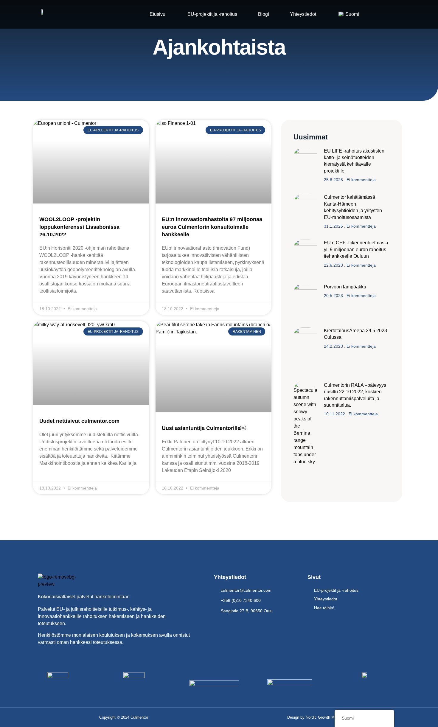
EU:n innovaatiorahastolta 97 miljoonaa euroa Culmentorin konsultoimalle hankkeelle (212, 226)
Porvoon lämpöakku (345, 286)
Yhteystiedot (303, 14)
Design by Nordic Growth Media (314, 717)
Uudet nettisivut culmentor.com (79, 421)
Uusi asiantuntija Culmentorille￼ (204, 428)
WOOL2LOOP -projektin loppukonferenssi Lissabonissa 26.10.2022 (79, 226)
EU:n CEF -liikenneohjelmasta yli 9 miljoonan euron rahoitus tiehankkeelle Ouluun (356, 249)
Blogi (263, 14)
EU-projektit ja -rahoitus (211, 14)
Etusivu (157, 14)
